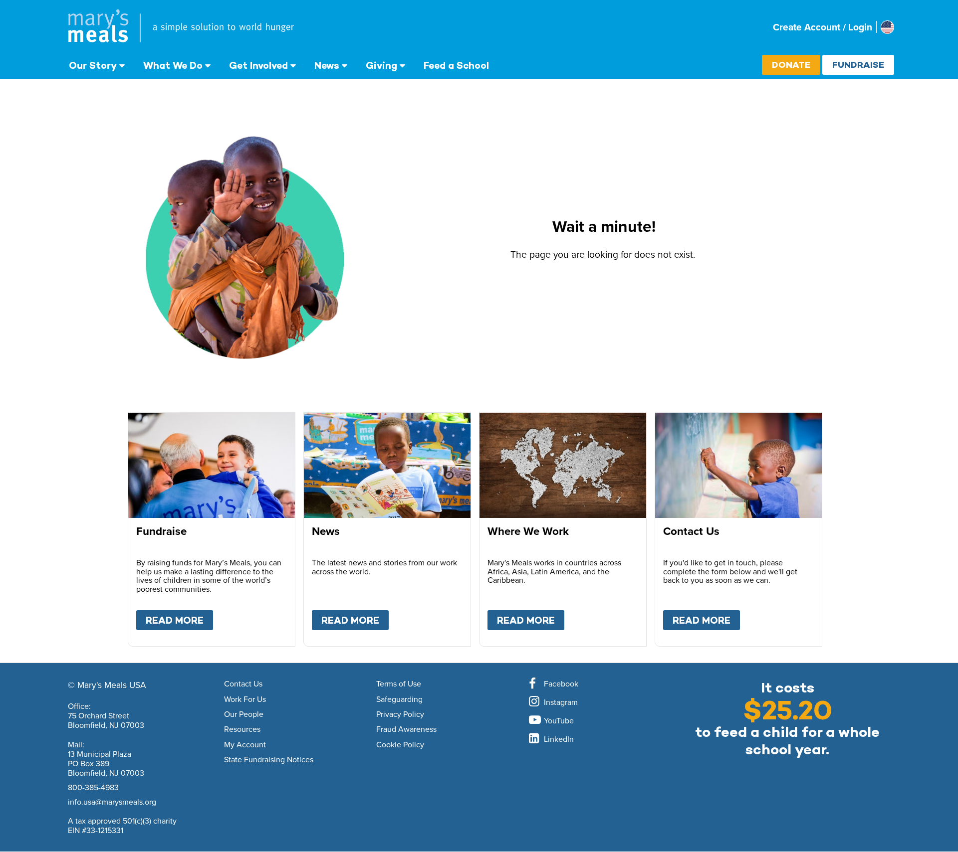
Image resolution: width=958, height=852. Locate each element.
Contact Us (243, 684)
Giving (381, 65)
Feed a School (456, 65)
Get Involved (258, 65)
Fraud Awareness (406, 729)
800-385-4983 (93, 787)
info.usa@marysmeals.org (112, 801)
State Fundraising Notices (268, 760)
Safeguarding (399, 699)
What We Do (173, 65)
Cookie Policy (400, 745)
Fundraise (858, 64)
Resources (242, 729)
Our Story (93, 65)
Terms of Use (398, 684)
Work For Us (245, 699)
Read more (179, 620)
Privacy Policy (400, 714)
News (326, 65)
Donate (791, 64)
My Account (245, 745)
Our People (243, 714)
